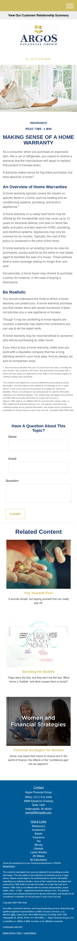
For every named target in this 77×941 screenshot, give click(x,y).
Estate (38, 833)
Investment (38, 830)
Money (39, 845)
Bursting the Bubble (38, 672)
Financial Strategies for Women (38, 750)
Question (12, 481)
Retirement (38, 826)
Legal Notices (30, 932)
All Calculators (38, 859)
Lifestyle (38, 848)
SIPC (13, 914)
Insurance (38, 837)
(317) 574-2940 (40, 59)
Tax (38, 841)
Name (12, 437)
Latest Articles (38, 852)
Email (12, 459)
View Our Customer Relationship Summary (38, 15)
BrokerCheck (9, 866)
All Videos (38, 856)
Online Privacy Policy (12, 932)
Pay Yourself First (38, 593)
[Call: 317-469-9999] (45, 917)
